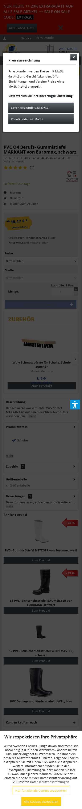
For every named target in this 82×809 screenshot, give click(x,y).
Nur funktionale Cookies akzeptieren (41, 791)
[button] (75, 404)
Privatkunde (27, 119)
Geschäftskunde (30, 108)
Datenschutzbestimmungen (49, 782)
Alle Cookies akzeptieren (41, 802)
